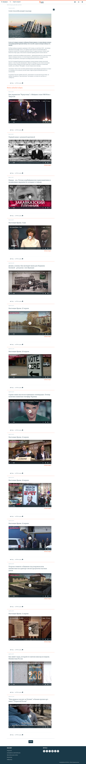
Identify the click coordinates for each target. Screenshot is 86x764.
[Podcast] (58, 751)
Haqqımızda (9, 750)
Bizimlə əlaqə (9, 757)
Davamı (30, 741)
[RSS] (55, 751)
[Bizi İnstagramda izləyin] (79, 2)
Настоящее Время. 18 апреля (17, 484)
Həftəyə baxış (9, 759)
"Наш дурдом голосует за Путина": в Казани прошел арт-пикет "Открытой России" (29, 705)
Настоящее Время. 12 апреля (17, 528)
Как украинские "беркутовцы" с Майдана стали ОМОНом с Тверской (26, 101)
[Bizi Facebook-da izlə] (82, 2)
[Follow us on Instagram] (47, 751)
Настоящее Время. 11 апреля (17, 618)
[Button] (12, 83)
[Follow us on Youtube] (52, 751)
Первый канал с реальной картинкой (19, 141)
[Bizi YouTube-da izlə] (75, 2)
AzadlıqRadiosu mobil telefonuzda (13, 752)
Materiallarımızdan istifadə (12, 755)
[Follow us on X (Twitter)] (50, 751)
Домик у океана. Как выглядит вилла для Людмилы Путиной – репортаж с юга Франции (31, 272)
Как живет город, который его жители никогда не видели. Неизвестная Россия (29, 663)
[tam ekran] (50, 122)
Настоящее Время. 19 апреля (17, 441)
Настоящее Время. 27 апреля (17, 313)
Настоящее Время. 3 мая (16, 227)
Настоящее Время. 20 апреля (17, 356)
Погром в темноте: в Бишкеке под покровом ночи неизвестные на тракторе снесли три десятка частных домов (37, 575)
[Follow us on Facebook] (44, 751)
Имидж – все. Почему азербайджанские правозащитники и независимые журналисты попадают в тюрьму (36, 186)
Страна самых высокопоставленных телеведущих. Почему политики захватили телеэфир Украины (34, 401)
